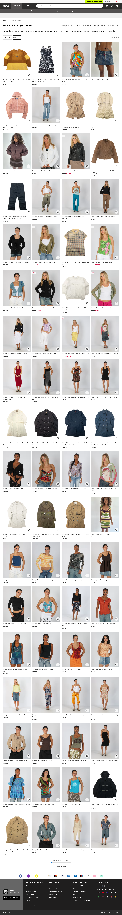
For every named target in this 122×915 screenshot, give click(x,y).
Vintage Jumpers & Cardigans (104, 26)
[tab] (6, 11)
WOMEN (17, 6)
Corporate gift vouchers (79, 891)
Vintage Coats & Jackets (83, 26)
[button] (99, 892)
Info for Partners (77, 897)
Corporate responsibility (55, 891)
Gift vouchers (76, 889)
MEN (27, 6)
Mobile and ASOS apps (79, 886)
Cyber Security (53, 897)
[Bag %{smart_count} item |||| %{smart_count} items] (116, 6)
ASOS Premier (30, 894)
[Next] (117, 25)
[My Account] (107, 6)
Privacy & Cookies (101, 912)
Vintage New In (67, 26)
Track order (29, 889)
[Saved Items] (111, 6)
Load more (61, 867)
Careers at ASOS (54, 889)
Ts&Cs (109, 912)
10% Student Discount (32, 897)
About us (51, 886)
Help (27, 886)
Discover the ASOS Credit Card (81, 900)
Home (4, 20)
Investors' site (53, 894)
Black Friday (76, 894)
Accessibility (116, 912)
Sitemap (28, 900)
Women (12, 20)
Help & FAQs (108, 1)
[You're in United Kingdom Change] (116, 1)
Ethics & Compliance (31, 906)
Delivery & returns (31, 891)
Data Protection (30, 903)
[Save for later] (28, 75)
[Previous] (59, 25)
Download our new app (94, 1)
